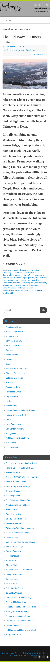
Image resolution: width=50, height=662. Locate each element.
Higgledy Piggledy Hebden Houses (21, 607)
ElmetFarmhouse (9, 275)
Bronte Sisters (12, 355)
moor (29, 280)
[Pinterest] (43, 5)
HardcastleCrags (39, 275)
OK (42, 310)
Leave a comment (39, 54)
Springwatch (11, 433)
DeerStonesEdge (30, 273)
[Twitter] (39, 5)
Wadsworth (22, 285)
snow (32, 283)
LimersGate (23, 280)
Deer (8, 364)
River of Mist (11, 583)
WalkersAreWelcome (10, 288)
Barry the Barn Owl (14, 341)
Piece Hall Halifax (13, 514)
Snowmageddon (13, 495)
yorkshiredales (37, 290)
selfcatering (26, 283)
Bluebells (9, 350)
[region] (25, 74)
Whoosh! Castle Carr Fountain (19, 570)
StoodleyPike (7, 285)
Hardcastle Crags (13, 392)
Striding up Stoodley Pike (16, 611)
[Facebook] (35, 5)
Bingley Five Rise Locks (16, 519)
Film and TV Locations (15, 373)
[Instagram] (47, 5)
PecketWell (17, 283)
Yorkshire (28, 290)
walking (32, 288)
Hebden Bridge (12, 406)
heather (12, 278)
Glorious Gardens (13, 509)
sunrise (14, 285)
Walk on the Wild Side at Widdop (20, 528)
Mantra (27, 655)
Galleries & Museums (15, 378)
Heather (9, 401)
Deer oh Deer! (12, 537)
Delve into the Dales (14, 588)
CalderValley (7, 273)
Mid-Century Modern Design (18, 486)
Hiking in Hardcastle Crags (17, 533)
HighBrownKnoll (41, 278)
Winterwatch (20, 50)
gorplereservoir (20, 275)
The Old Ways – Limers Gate (18, 500)
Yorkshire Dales (31, 50)
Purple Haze (11, 560)
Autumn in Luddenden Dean (18, 616)
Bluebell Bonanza (13, 551)
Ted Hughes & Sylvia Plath (17, 438)
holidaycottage (13, 280)
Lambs (9, 419)
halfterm (30, 275)
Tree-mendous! (12, 556)
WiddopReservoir (9, 290)
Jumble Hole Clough (14, 546)
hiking (5, 280)
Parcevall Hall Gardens (16, 602)
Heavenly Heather (13, 523)
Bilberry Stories (12, 565)
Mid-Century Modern (15, 429)
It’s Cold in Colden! (14, 593)
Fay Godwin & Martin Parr (17, 368)
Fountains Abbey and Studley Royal (21, 463)
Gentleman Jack (13, 387)
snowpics (38, 283)
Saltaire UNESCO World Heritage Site (22, 477)
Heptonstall (30, 278)
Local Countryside (9, 50)
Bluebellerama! (12, 579)
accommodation (13, 270)
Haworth (6, 278)
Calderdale (35, 270)
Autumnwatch (12, 336)
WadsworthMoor (33, 285)
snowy (44, 283)
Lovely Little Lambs (14, 574)
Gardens (9, 382)
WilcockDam (19, 290)
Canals (9, 359)
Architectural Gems (14, 327)
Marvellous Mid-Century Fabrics (20, 621)
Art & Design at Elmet (15, 331)
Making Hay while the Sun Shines (20, 542)
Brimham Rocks (13, 491)
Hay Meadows (12, 396)
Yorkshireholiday (8, 293)
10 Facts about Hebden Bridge (19, 597)
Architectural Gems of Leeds (18, 505)
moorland (35, 280)
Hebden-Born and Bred (16, 415)
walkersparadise (23, 288)
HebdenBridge (20, 278)
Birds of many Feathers (16, 482)
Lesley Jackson (10, 46)
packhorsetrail (8, 283)
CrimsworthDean (18, 273)
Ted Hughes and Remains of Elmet (21, 630)
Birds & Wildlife (12, 345)
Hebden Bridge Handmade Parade (20, 410)
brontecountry (25, 270)
